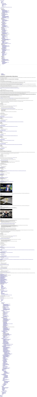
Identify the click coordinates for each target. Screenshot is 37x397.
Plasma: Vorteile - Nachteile (5, 321)
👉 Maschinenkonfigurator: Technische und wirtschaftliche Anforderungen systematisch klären (7, 108)
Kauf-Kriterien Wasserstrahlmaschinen (5, 42)
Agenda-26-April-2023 (6, 382)
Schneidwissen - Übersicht (4, 45)
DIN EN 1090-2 (4, 344)
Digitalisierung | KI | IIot (16, 135)
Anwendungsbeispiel (5, 359)
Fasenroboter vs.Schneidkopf (5, 366)
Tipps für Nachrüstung (2, 278)
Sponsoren (4, 378)
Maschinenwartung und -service (13, 126)
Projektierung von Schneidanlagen (6, 347)
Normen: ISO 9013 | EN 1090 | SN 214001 (5, 343)
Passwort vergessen (4, 390)
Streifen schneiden (4, 326)
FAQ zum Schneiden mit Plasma (5, 320)
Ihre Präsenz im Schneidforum (4, 4)
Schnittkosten (3, 41)
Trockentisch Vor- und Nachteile (2, 281)
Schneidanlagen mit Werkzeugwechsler (15, 144)
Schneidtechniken (4, 362)
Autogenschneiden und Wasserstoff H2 (5, 16)
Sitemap (2, 6)
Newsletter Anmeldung (4, 3)
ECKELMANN (1, 134)
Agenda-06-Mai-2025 (6, 375)
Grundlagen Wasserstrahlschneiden (5, 331)
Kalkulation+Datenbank (5, 361)
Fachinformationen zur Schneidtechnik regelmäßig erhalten (5, 238)
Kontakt (1, 285)
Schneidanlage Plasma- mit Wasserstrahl (3, 144)
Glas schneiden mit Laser (4, 23)
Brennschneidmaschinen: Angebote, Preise (6, 309)
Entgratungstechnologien (5, 367)
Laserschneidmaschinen (20, 144)
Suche (2, 5)
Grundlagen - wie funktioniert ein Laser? (6, 311)
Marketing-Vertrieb (3, 51)
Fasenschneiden (3, 53)
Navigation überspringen (2, 0)
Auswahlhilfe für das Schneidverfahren (6, 339)
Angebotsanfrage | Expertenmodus (4, 291)
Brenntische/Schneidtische (4, 47)
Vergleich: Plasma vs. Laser (5, 341)
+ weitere (1, 117)
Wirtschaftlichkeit (3, 15)
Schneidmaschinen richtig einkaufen (3, 279)
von (0, 247)
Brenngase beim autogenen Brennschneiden (5, 10)
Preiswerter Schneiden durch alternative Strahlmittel (6, 39)
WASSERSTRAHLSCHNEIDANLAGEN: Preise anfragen (6, 43)
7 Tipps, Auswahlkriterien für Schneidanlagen (3, 276)
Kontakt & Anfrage (1, 123)
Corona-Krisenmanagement (6, 373)
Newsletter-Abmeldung (4, 392)
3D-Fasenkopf (4, 365)
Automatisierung (4, 357)
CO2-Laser (3, 21)
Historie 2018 (4, 383)
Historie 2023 (4, 380)
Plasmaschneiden (2, 317)
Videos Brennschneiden (4, 17)
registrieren (12, 158)
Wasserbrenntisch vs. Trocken (6, 352)
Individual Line (1, 170)
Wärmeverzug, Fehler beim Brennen (5, 11)
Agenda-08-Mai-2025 (6, 376)
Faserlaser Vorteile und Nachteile (5, 312)
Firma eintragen (2, 286)
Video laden (1, 206)
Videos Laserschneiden (4, 26)
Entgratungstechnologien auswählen (6, 368)
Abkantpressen (3, 55)
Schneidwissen (2, 338)
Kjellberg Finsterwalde (3, 208)
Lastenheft (21, 84)
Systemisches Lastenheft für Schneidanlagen (5, 60)
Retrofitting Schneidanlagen (8, 126)
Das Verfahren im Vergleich (5, 327)
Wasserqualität (3, 36)
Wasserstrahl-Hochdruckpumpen (9, 144)
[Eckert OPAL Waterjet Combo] (18, 89)
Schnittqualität (3, 37)
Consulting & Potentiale (4, 370)
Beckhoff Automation (2, 139)
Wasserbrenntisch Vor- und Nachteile (7, 353)
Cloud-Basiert (7, 140)
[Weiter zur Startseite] (3, 302)
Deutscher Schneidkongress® (3, 374)
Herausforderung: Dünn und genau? (5, 14)
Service (1, 391)
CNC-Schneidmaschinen (4, 50)
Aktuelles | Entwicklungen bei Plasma (5, 32)
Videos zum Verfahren (5, 330)
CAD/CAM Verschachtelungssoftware (3, 126)
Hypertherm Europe (5, 267)
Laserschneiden (2, 310)
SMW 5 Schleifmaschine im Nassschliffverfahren (4, 177)
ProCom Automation (5, 271)
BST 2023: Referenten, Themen (6, 381)
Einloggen (14, 157)
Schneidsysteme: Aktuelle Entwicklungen (3, 275)
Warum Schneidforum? (4, 393)
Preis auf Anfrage (1, 168)
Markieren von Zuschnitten (4, 54)
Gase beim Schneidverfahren (5, 319)
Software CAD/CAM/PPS (4, 46)
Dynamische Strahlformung (5, 313)
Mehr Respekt (5, 371)
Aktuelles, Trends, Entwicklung (5, 315)
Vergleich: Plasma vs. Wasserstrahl (6, 342)
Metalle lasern (4, 314)
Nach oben (1, 396)
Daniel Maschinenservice (2, 125)
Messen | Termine (2, 2)
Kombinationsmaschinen (5, 348)
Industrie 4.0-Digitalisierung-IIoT (6, 355)
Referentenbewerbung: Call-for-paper (6, 379)
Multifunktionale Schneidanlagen (2, 277)
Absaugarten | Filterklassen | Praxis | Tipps (3, 283)
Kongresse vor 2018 (4, 384)
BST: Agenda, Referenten (6, 377)
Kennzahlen (4, 337)
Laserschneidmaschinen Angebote (6, 316)
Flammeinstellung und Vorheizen (4, 12)
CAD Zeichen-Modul (5, 360)
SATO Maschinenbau (2, 247)
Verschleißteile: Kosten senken (4, 33)
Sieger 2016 (4, 385)
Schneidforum (2, 73)
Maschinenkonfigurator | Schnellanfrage (5, 59)
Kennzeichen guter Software (5, 363)
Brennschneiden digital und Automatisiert (6, 308)
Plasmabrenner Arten (5, 318)
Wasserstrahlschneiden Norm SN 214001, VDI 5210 (7, 345)
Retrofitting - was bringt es (5, 358)
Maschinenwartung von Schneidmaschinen (6, 350)
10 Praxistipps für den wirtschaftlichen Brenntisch (4, 282)
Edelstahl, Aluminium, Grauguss (5, 325)
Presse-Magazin (3, 388)
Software (17, 126)
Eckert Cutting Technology (3, 143)
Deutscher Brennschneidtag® (4, 62)
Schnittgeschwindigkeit (5, 322)
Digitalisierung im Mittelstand (5, 356)
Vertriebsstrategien (5, 372)
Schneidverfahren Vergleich (4, 49)
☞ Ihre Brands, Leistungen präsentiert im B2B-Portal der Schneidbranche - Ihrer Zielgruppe (7, 223)
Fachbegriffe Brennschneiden (5, 304)
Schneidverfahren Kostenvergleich (6, 340)
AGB (1, 300)
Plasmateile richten (4, 324)
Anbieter (3, 57)
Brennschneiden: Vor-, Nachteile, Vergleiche (6, 305)
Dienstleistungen (12, 135)
